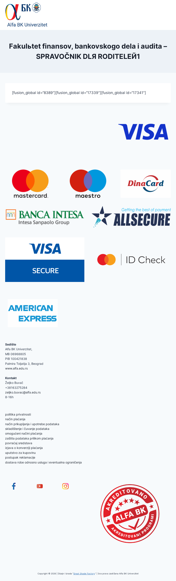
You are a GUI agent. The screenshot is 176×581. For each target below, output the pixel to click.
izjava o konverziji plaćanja (24, 448)
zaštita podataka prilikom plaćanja (29, 438)
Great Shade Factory (84, 573)
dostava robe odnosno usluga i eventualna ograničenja (43, 462)
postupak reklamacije (20, 457)
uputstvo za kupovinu (20, 452)
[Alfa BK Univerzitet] (26, 15)
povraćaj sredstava (18, 443)
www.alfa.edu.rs (16, 368)
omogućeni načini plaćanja (23, 433)
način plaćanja (15, 419)
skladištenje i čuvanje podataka (27, 429)
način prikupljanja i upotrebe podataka (32, 424)
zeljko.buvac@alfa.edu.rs (23, 392)
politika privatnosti (18, 414)
